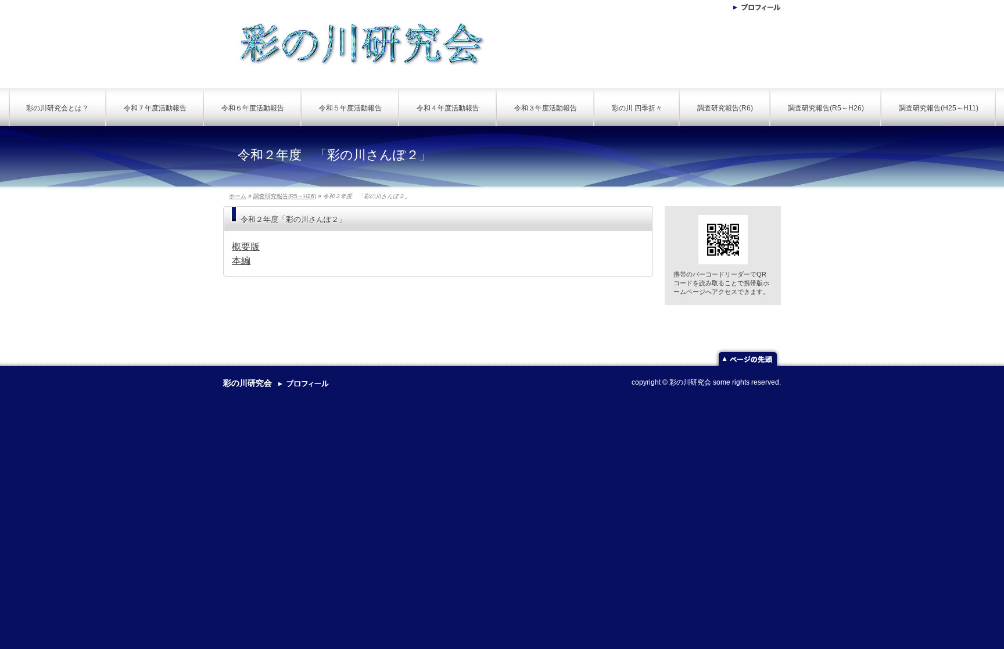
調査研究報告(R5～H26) (826, 108)
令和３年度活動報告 (545, 108)
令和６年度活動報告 (252, 108)
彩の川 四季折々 (637, 108)
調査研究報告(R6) (725, 108)
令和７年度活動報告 (155, 108)
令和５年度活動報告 (350, 108)
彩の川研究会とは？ (57, 108)
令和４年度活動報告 (448, 108)
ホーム (237, 196)
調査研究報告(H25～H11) (938, 108)
